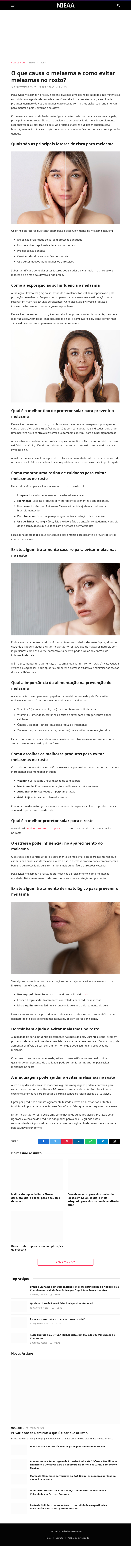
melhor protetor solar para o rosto (48, 828)
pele (85, 994)
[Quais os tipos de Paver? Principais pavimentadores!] (19, 1306)
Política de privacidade (78, 1537)
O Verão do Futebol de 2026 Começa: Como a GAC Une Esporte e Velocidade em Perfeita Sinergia (68, 1492)
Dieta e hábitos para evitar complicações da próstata (37, 1248)
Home (48, 1537)
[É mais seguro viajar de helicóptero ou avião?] (19, 1322)
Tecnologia (16, 1428)
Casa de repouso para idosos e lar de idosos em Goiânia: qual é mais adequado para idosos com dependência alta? (93, 1199)
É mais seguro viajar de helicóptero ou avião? (57, 1319)
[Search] (118, 5)
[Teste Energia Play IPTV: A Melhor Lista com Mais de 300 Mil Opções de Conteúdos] (19, 1338)
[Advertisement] (65, 36)
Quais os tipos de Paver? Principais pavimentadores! (61, 1303)
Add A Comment (65, 1262)
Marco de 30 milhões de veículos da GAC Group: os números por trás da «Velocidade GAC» (73, 1477)
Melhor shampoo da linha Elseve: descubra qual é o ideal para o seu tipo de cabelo (35, 1198)
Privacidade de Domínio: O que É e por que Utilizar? (49, 1433)
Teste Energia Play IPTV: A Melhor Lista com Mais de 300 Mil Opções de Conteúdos (72, 1336)
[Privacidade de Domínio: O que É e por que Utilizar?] (65, 1392)
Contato (59, 1537)
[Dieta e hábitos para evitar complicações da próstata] (37, 1226)
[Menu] (13, 5)
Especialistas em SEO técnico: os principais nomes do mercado (67, 1446)
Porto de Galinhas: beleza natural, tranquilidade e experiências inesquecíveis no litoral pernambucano (68, 1506)
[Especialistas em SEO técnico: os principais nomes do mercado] (19, 1450)
